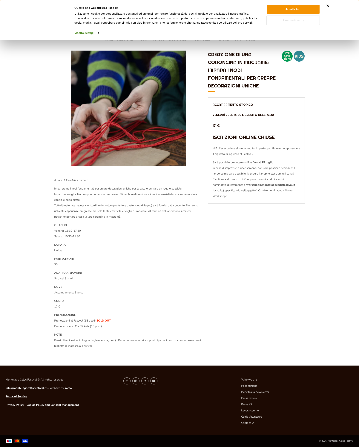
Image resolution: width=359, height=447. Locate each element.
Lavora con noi (250, 410)
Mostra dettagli (84, 32)
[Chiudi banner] (327, 5)
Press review (249, 398)
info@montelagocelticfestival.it (26, 388)
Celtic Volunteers (251, 417)
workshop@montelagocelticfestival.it (270, 185)
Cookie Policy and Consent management (53, 405)
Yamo (68, 388)
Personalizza (291, 20)
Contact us (247, 423)
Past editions (249, 386)
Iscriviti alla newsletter (255, 392)
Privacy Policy (15, 405)
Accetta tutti (293, 9)
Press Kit (246, 404)
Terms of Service (16, 396)
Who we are (249, 379)
